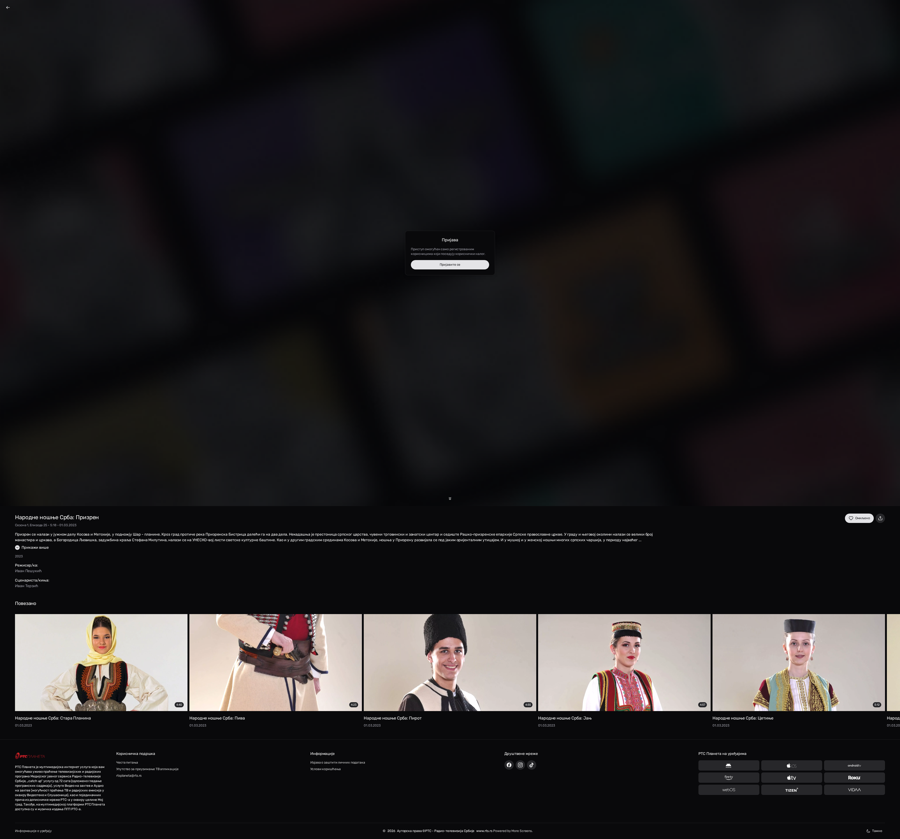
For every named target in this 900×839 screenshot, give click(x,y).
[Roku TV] (854, 777)
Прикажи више (35, 547)
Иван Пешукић (28, 571)
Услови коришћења (325, 769)
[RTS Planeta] (30, 756)
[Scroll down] (450, 498)
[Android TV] (854, 765)
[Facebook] (509, 765)
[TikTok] (531, 765)
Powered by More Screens (512, 831)
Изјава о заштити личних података (337, 762)
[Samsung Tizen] (791, 790)
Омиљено (862, 518)
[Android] (728, 765)
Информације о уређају (33, 831)
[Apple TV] (791, 777)
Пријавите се (450, 265)
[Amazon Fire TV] (728, 777)
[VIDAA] (854, 790)
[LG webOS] (728, 790)
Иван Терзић (26, 586)
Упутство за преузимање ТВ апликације (147, 769)
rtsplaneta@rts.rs (129, 776)
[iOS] (791, 765)
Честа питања (127, 762)
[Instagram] (520, 765)
